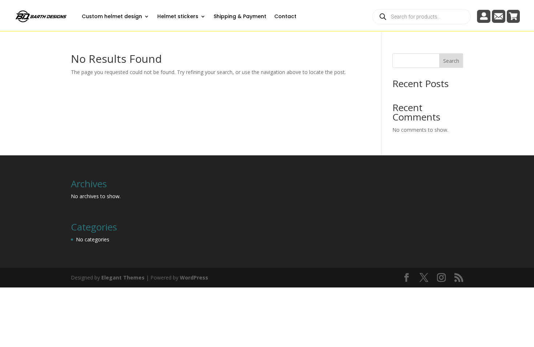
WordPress (194, 277)
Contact (285, 16)
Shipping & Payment (240, 16)
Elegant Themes (123, 277)
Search (451, 60)
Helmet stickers (177, 16)
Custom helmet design (112, 16)
